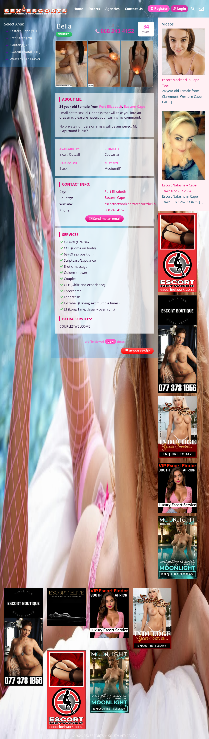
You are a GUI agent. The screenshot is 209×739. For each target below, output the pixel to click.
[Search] (193, 8)
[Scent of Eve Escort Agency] (177, 456)
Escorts (94, 9)
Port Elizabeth (110, 106)
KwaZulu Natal (21, 52)
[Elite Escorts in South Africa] (66, 625)
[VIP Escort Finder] (177, 511)
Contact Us (134, 9)
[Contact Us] (201, 8)
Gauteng (16, 45)
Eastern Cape (134, 106)
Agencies (112, 9)
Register (161, 8)
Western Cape (20, 59)
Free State (17, 38)
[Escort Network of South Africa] (177, 291)
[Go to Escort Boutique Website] (177, 392)
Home (78, 9)
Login (181, 8)
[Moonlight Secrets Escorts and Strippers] (177, 577)
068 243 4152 (117, 31)
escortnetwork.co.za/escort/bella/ (130, 204)
